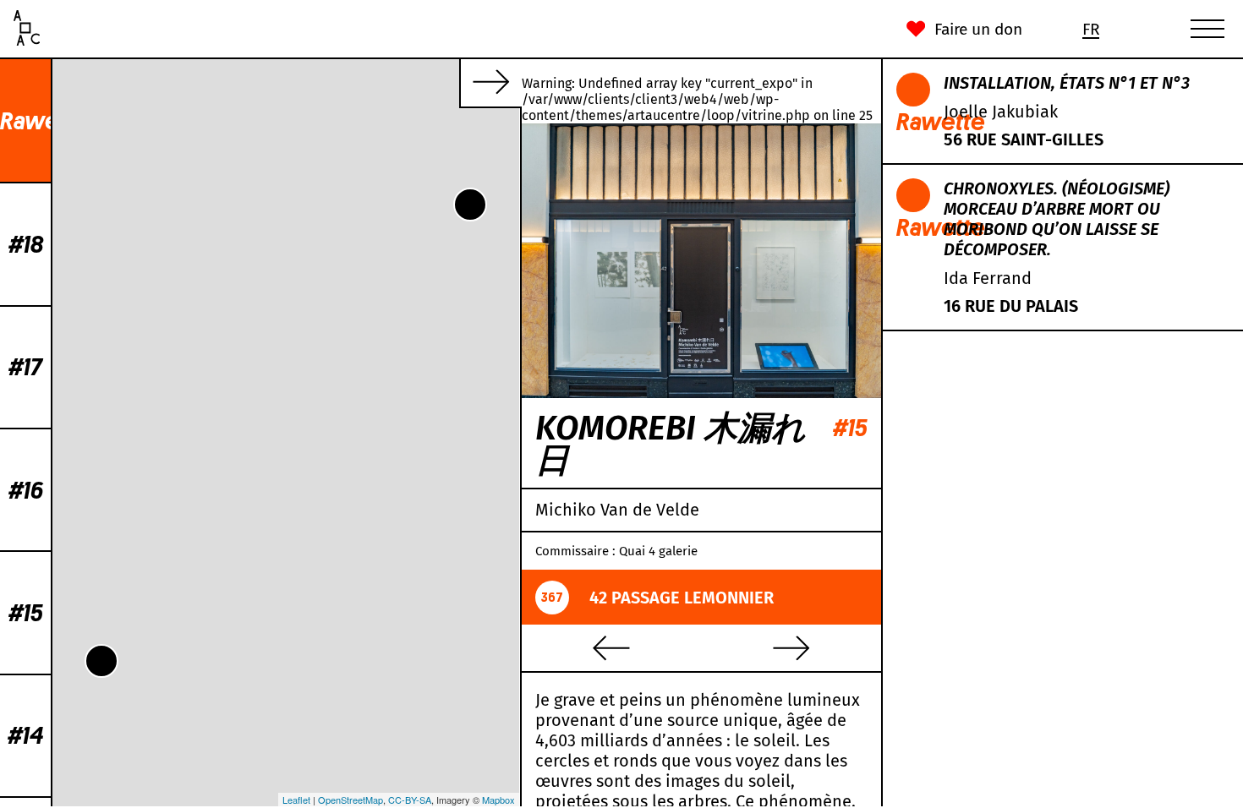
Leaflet (296, 799)
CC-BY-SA (409, 799)
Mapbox (498, 799)
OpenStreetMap (350, 799)
